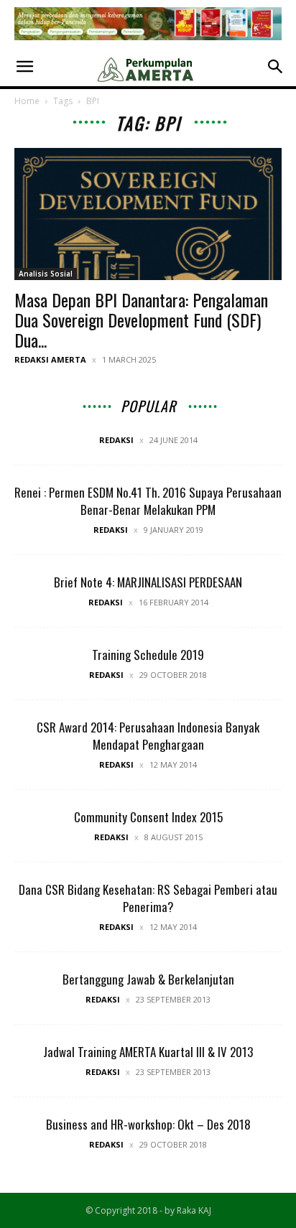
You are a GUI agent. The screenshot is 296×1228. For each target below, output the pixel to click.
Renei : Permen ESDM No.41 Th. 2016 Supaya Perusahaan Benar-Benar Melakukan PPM (148, 500)
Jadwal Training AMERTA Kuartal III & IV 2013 (148, 1052)
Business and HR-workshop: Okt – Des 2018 (148, 1124)
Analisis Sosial (46, 274)
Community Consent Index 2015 (148, 817)
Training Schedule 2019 (148, 655)
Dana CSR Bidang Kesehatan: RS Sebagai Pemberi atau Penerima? (148, 898)
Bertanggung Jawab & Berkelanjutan (148, 979)
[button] (24, 66)
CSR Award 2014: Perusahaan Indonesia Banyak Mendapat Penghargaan (148, 735)
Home (27, 101)
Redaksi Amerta (50, 359)
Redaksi (116, 439)
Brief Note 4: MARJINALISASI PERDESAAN (148, 582)
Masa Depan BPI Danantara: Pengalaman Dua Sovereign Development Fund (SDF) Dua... (141, 320)
